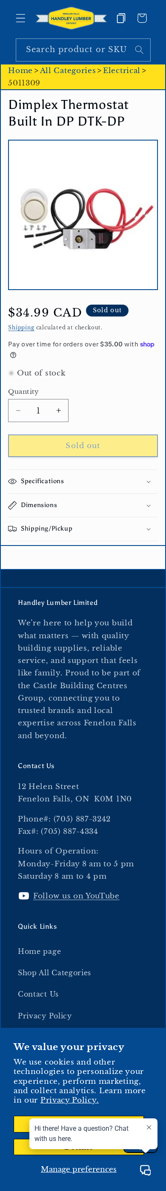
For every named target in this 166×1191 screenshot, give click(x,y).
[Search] (139, 50)
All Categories (68, 70)
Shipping (21, 328)
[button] (20, 18)
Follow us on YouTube (76, 896)
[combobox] (83, 50)
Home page (39, 951)
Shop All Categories (54, 972)
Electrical (121, 70)
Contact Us (38, 994)
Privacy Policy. (69, 1100)
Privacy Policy (45, 1016)
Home (20, 70)
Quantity (23, 391)
